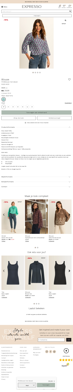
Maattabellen (5, 374)
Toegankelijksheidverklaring (8, 353)
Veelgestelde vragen (7, 360)
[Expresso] (30, 6)
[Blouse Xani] (36, 273)
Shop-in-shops (24, 360)
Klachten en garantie (7, 367)
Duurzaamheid (24, 353)
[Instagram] (47, 352)
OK (69, 340)
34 (3, 106)
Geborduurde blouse (55, 236)
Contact (3, 358)
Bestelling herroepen (7, 355)
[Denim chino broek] (12, 216)
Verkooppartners (25, 362)
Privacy (3, 379)
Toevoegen (46, 385)
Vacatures (23, 367)
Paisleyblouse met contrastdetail (34, 236)
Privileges (36, 355)
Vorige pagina (37, 15)
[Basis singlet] (12, 273)
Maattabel (68, 103)
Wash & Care (5, 377)
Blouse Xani (28, 293)
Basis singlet (5, 293)
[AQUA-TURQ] (3, 99)
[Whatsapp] (54, 352)
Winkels (22, 358)
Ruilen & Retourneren (7, 365)
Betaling (3, 369)
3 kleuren (4, 297)
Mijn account (36, 352)
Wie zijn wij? (23, 351)
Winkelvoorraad (54, 118)
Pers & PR (22, 355)
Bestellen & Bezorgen (7, 362)
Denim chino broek (7, 236)
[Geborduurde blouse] (60, 216)
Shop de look (19, 118)
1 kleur (3, 241)
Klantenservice (5, 351)
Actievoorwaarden (6, 372)
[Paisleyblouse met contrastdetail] (36, 216)
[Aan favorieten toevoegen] (69, 79)
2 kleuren (51, 241)
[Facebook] (50, 352)
